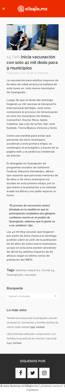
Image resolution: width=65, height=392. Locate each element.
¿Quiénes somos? (51, 385)
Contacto (33, 389)
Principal (43, 73)
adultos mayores (28, 270)
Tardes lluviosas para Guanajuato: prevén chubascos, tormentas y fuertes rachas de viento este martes (32, 323)
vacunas (30, 274)
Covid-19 (47, 270)
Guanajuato (15, 274)
